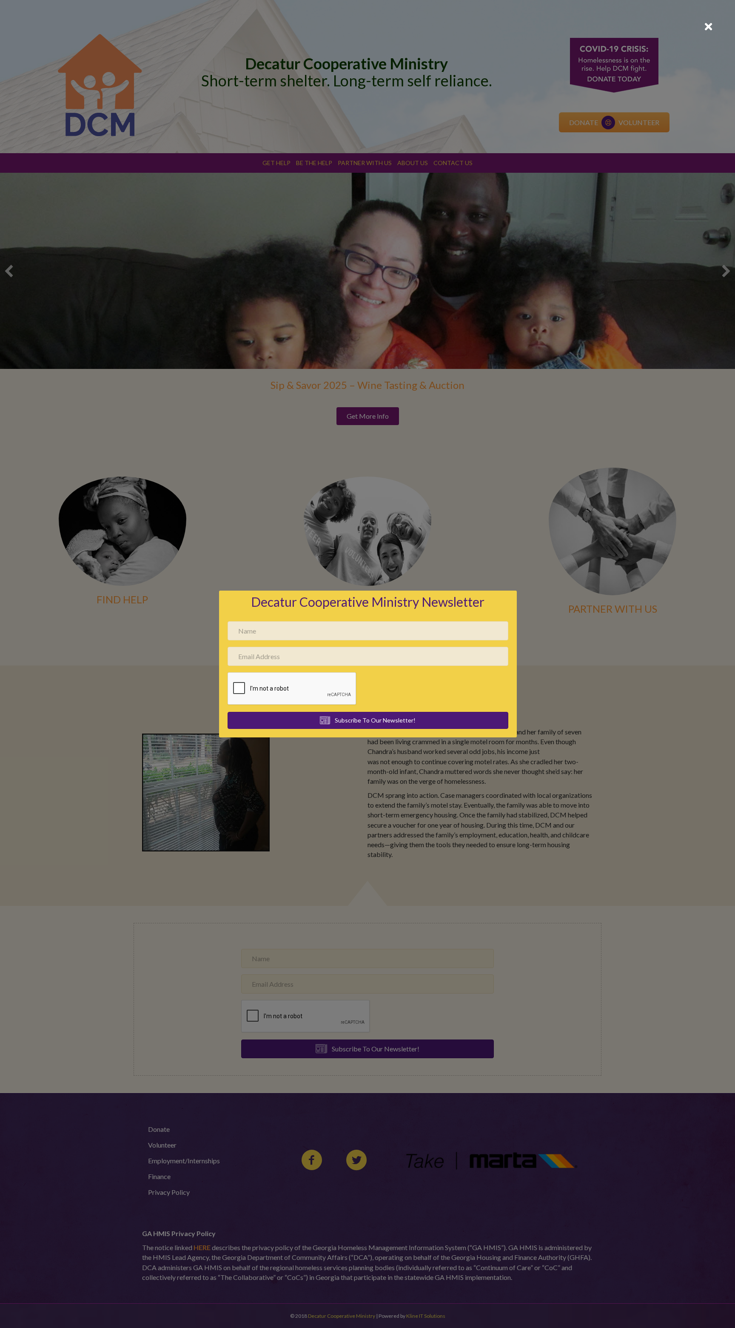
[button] (368, 720)
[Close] (708, 26)
